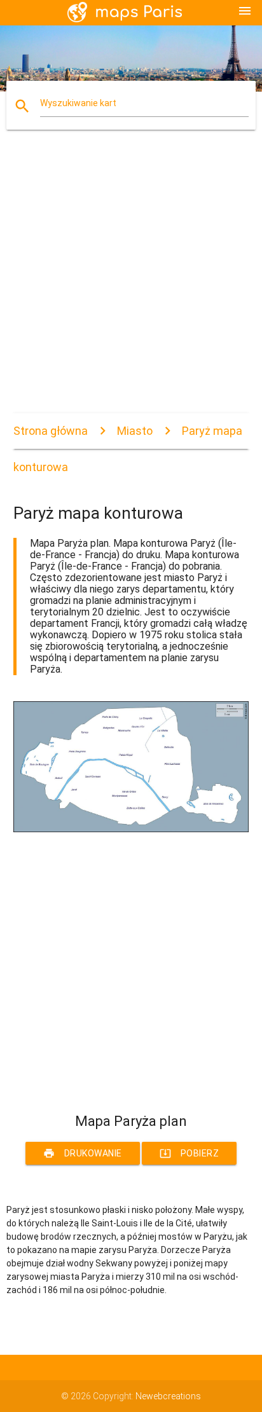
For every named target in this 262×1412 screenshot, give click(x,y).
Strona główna (50, 430)
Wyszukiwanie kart (78, 103)
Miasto (135, 430)
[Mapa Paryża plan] (131, 829)
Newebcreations (168, 1396)
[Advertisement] (131, 282)
